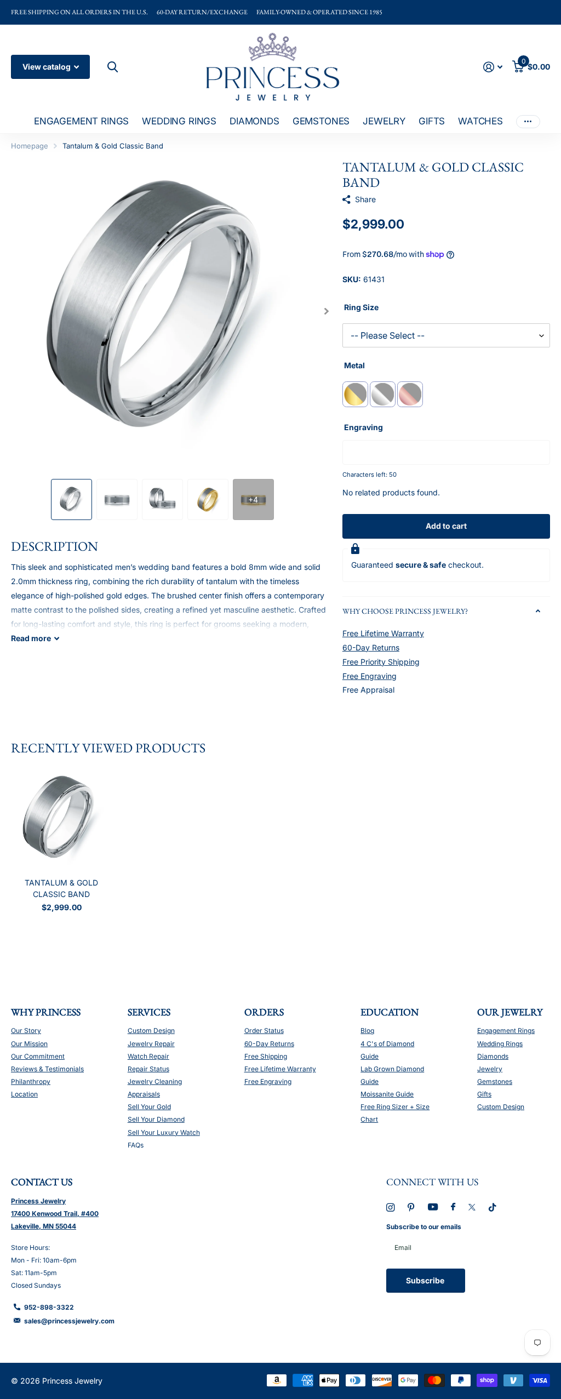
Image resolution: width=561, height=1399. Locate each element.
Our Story (26, 1030)
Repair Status (148, 1069)
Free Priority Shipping (381, 661)
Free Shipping (265, 1056)
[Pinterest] (411, 1207)
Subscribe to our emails (423, 1227)
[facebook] (453, 1207)
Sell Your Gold (149, 1107)
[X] (472, 1207)
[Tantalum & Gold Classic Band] (61, 819)
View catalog (47, 66)
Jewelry (489, 1069)
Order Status (264, 1030)
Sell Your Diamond (156, 1119)
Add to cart (446, 525)
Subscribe (426, 1280)
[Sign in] (493, 67)
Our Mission (29, 1044)
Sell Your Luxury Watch (164, 1132)
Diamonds (492, 1056)
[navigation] (71, 499)
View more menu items (528, 121)
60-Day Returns (370, 647)
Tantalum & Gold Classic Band (61, 888)
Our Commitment (38, 1056)
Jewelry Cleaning (155, 1081)
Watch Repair (148, 1056)
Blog (367, 1030)
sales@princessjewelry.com (69, 1321)
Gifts (484, 1094)
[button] (327, 310)
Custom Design (151, 1030)
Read (31, 638)
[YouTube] (433, 1207)
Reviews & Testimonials (47, 1069)
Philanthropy (30, 1081)
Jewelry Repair (151, 1044)
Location (24, 1094)
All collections (81, 122)
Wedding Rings (500, 1044)
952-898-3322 (49, 1307)
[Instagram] (390, 1207)
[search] (111, 67)
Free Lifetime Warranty (383, 633)
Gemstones (494, 1081)
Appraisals (144, 1094)
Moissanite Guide (387, 1094)
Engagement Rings (506, 1030)
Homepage (29, 145)
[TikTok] (492, 1207)
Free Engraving (369, 676)
